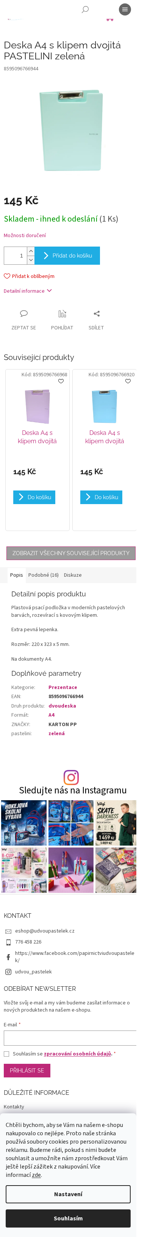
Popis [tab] (16, 575)
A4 (51, 715)
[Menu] (125, 9)
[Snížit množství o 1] (30, 260)
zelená (56, 733)
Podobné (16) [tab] (43, 575)
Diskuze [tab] (73, 575)
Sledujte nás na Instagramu (73, 790)
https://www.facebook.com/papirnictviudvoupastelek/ (74, 957)
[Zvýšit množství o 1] (30, 251)
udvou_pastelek (33, 972)
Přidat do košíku (72, 256)
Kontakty (14, 1107)
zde (36, 1175)
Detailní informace (24, 291)
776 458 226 (28, 942)
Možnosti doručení (25, 235)
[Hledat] (85, 9)
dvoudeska (62, 706)
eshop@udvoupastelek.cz (45, 931)
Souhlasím (68, 1218)
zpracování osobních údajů (77, 1054)
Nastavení (68, 1194)
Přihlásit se (27, 1071)
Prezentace (62, 687)
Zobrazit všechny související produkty (71, 553)
